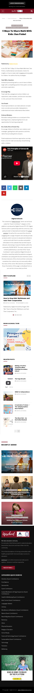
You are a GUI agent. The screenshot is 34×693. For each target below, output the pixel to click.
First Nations (5, 582)
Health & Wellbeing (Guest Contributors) (17, 27)
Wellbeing (25, 464)
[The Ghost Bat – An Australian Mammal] (8, 422)
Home (3, 18)
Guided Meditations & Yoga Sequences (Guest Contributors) (15, 593)
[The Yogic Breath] (8, 383)
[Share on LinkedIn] (26, 187)
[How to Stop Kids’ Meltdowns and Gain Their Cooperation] (17, 288)
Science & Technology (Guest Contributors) (14, 636)
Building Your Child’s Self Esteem (17, 6)
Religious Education (7, 629)
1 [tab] (13, 314)
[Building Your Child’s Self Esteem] (17, 513)
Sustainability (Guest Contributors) (11, 639)
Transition (4, 646)
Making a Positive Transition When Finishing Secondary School (21, 368)
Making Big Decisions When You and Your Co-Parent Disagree (17, 493)
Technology (5, 642)
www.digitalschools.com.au (25, 690)
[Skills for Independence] (8, 396)
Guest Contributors (12, 18)
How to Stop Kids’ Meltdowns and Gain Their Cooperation (16, 299)
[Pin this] (3, 193)
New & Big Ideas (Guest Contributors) (12, 616)
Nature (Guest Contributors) (9, 613)
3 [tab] (17, 314)
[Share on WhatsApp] (15, 187)
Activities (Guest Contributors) (10, 579)
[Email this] (20, 187)
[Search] (31, 11)
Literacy (4, 607)
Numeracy (4, 620)
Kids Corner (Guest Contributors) (11, 600)
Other (19, 464)
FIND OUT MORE (7, 567)
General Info (5, 585)
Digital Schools (13, 64)
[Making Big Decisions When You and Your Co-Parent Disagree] (17, 487)
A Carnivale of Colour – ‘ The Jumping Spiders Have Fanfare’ (22, 406)
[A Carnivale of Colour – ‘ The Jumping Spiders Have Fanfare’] (8, 409)
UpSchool (4, 560)
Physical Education (7, 626)
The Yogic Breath (20, 379)
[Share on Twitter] (9, 187)
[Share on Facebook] (3, 187)
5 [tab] (20, 314)
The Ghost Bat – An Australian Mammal (21, 419)
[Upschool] (17, 11)
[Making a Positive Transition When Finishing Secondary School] (8, 370)
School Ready (5, 633)
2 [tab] (15, 314)
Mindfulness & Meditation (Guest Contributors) (15, 610)
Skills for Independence (22, 392)
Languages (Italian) (7, 603)
